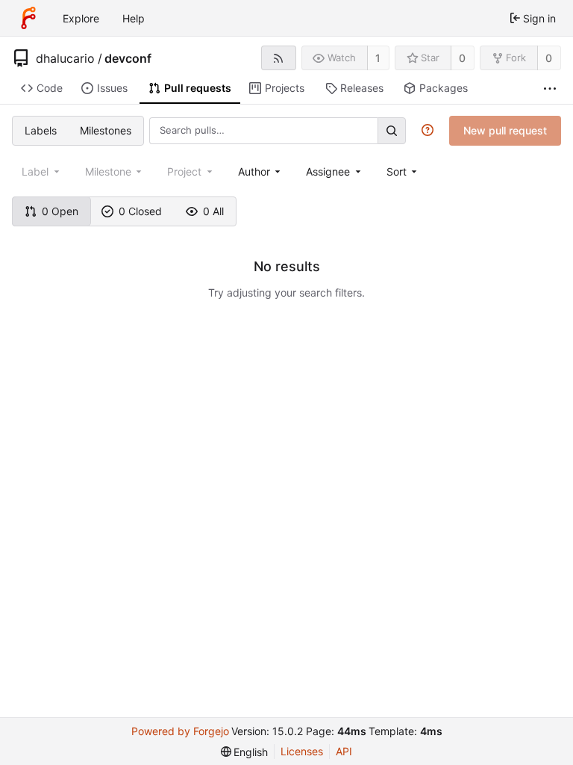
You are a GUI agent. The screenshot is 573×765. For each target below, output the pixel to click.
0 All (213, 211)
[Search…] (392, 130)
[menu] (403, 171)
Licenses (302, 751)
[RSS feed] (278, 58)
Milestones (105, 130)
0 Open (60, 211)
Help (133, 18)
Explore (81, 18)
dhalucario (65, 58)
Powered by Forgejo (180, 731)
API (344, 751)
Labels (41, 130)
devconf (127, 58)
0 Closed (140, 211)
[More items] (550, 88)
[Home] (28, 17)
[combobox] (260, 171)
